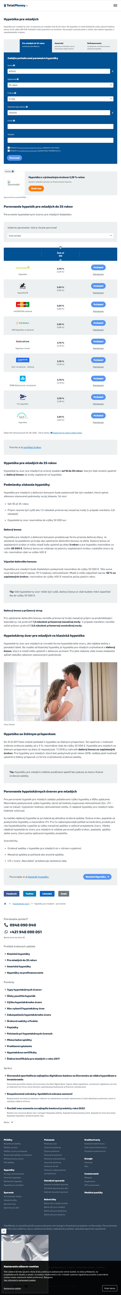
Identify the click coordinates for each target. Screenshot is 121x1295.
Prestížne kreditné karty (95, 1151)
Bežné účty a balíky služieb (56, 1203)
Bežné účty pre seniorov (54, 1214)
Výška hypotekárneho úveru (24, 1002)
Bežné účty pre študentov (55, 1211)
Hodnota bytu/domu (16, 107)
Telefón (11, 134)
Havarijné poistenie (52, 1162)
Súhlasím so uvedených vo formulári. (35, 148)
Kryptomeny (89, 1181)
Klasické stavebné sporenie (56, 1184)
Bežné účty (50, 1199)
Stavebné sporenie (54, 1180)
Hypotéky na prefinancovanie (25, 972)
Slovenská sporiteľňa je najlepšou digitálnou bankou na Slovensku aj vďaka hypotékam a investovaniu (61, 1077)
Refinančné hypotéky (13, 1181)
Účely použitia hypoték (21, 995)
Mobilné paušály (93, 1192)
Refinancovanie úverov (14, 1159)
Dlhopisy (88, 1177)
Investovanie (91, 1173)
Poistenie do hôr (51, 1166)
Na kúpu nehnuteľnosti (14, 1174)
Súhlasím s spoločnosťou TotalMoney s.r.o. (35, 151)
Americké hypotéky (19, 966)
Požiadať (98, 267)
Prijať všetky (109, 1288)
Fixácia (11, 93)
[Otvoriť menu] (115, 5)
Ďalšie (7, 1122)
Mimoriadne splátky (19, 1039)
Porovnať (14, 157)
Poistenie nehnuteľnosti (54, 1159)
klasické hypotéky (38, 876)
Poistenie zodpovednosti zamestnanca (55, 1171)
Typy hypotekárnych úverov (24, 989)
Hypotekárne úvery (21, 904)
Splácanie (12, 79)
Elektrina (88, 1162)
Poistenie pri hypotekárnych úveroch (29, 1033)
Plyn (86, 1166)
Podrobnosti (98, 274)
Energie (88, 1158)
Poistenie (49, 1139)
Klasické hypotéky (18, 953)
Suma (10, 65)
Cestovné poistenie (52, 1147)
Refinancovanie (98, 46)
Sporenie (9, 1192)
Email (10, 120)
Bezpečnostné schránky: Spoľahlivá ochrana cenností (39, 1093)
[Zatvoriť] (3, 1231)
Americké (65, 46)
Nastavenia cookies (12, 1288)
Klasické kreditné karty (94, 1143)
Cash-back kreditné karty (95, 1147)
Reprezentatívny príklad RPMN (15, 197)
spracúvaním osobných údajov (30, 148)
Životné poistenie (51, 1151)
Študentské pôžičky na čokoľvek (18, 1155)
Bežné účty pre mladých (54, 1207)
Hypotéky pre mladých (13, 1185)
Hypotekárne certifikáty (22, 1052)
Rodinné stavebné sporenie (56, 1192)
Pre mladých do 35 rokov (33, 44)
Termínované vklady (12, 1196)
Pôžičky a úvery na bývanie (15, 1151)
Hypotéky (9, 1170)
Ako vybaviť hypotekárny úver (26, 1008)
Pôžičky (8, 1139)
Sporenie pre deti (11, 1207)
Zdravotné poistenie (53, 1155)
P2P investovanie (91, 1185)
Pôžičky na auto (10, 1147)
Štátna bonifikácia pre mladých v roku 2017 (33, 1058)
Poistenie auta (50, 1143)
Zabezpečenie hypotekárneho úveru (29, 1014)
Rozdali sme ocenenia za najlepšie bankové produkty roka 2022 (46, 1108)
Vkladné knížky (10, 1200)
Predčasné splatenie (19, 1046)
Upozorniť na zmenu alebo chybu (67, 433)
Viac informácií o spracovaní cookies (20, 1280)
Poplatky (12, 1027)
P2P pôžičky (9, 1162)
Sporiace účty (10, 1204)
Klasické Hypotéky (96, 876)
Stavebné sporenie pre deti (56, 1188)
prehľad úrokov (32, 447)
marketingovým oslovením (28, 151)
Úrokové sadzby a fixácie (22, 1020)
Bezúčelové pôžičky (12, 1143)
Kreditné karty (92, 1139)
